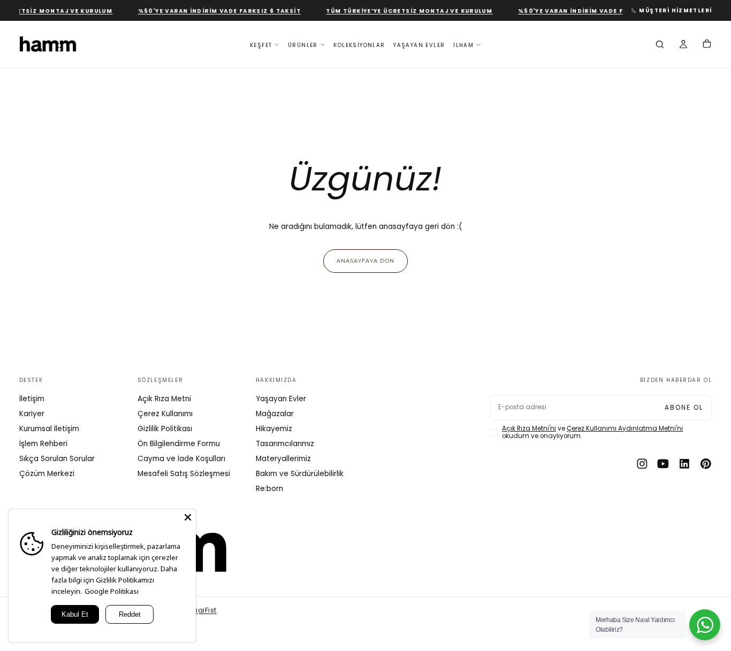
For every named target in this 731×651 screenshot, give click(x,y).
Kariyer (31, 414)
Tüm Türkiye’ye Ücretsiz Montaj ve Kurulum (404, 10)
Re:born (269, 489)
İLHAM (463, 44)
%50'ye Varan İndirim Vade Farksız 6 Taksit (214, 10)
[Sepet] (707, 45)
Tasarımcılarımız (285, 444)
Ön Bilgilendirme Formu (179, 444)
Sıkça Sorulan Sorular (57, 459)
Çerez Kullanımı (165, 414)
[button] (659, 45)
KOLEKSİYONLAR (359, 44)
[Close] (187, 517)
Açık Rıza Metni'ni (529, 428)
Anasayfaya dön (365, 260)
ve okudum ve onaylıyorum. (592, 433)
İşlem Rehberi (43, 444)
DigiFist (204, 610)
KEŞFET (261, 44)
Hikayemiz (274, 429)
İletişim (31, 399)
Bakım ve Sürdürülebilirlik (300, 474)
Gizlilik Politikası (165, 429)
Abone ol (684, 407)
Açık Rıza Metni (164, 399)
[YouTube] (663, 463)
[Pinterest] (705, 463)
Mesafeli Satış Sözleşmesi (184, 474)
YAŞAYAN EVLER (419, 44)
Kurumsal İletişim (49, 429)
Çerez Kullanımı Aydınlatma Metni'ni (625, 428)
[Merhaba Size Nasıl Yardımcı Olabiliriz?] (704, 624)
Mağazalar (275, 414)
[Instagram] (642, 463)
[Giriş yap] (683, 45)
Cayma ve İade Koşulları (181, 459)
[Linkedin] (684, 463)
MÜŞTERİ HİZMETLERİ (675, 10)
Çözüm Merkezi (46, 474)
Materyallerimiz (283, 459)
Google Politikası (112, 591)
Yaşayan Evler (281, 399)
